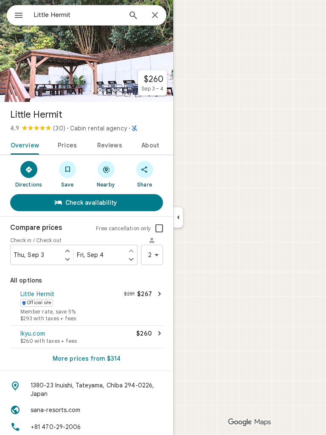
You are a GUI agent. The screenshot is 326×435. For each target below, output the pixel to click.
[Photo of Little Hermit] (86, 51)
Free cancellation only (123, 228)
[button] (86, 306)
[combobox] (77, 15)
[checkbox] (159, 228)
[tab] (23, 144)
